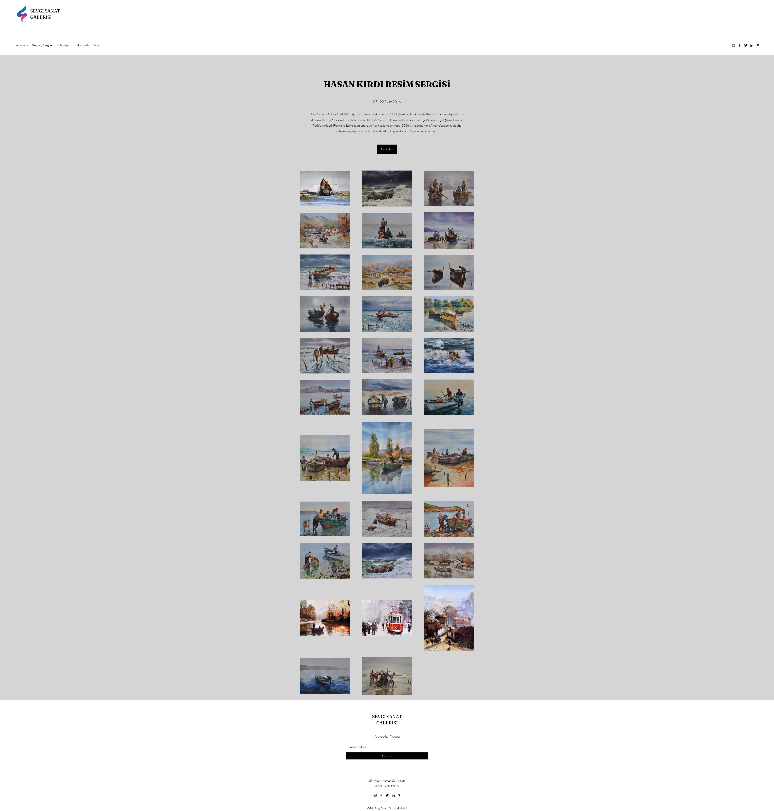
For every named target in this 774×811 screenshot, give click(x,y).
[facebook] (740, 45)
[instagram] (734, 45)
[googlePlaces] (758, 45)
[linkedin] (752, 45)
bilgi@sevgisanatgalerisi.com (387, 780)
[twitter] (746, 45)
